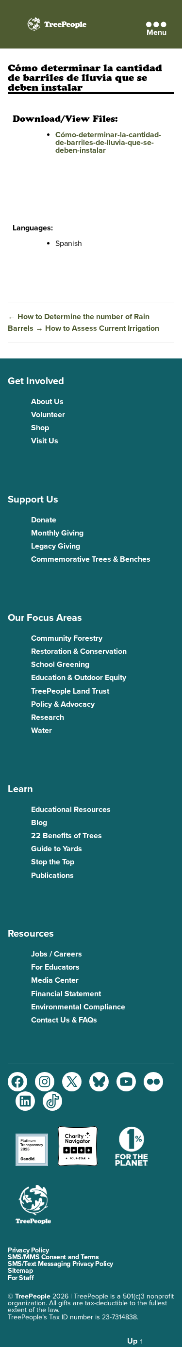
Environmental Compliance (78, 1007)
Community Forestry (66, 638)
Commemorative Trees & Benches (90, 559)
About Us (47, 401)
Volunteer (48, 415)
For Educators (55, 967)
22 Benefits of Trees (66, 836)
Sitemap (20, 1270)
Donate (43, 520)
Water (41, 730)
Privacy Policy (28, 1250)
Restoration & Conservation (79, 651)
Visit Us (44, 441)
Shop (40, 428)
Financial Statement (66, 994)
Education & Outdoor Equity (78, 677)
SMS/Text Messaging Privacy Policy (60, 1264)
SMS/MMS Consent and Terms (53, 1257)
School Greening (60, 664)
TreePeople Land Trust (70, 691)
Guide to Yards (56, 849)
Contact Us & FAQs (64, 1020)
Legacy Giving (55, 546)
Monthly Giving (57, 533)
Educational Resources (71, 809)
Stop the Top (52, 862)
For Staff (20, 1278)
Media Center (55, 980)
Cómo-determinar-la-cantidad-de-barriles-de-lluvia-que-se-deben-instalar (108, 142)
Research (47, 717)
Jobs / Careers (56, 954)
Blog (39, 823)
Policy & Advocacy (63, 704)
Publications (52, 875)
